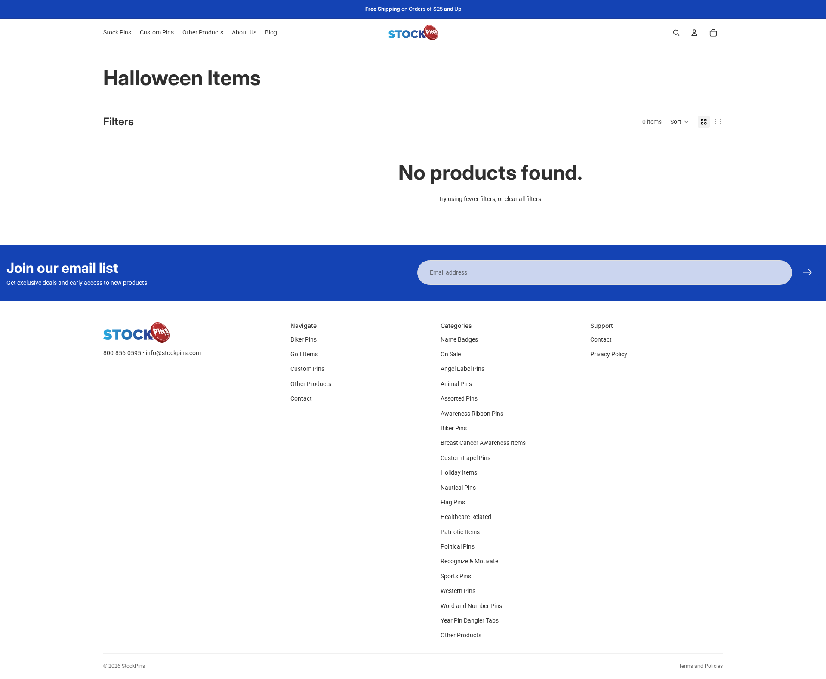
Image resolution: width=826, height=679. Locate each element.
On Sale (451, 354)
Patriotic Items (460, 531)
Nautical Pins (458, 487)
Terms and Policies (701, 666)
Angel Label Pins (462, 368)
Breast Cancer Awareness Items (483, 442)
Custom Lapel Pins (465, 457)
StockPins (133, 666)
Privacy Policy (608, 354)
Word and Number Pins (471, 605)
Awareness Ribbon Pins (472, 413)
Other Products (310, 383)
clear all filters (523, 198)
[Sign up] (807, 272)
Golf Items (304, 354)
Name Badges (459, 339)
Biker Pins (303, 339)
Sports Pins (456, 576)
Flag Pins (453, 502)
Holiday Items (459, 472)
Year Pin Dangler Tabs (470, 620)
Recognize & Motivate (469, 561)
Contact (301, 398)
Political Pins (458, 546)
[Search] (676, 32)
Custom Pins (307, 368)
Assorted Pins (459, 398)
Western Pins (458, 590)
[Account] (694, 32)
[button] (679, 121)
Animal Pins (456, 383)
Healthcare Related (466, 516)
